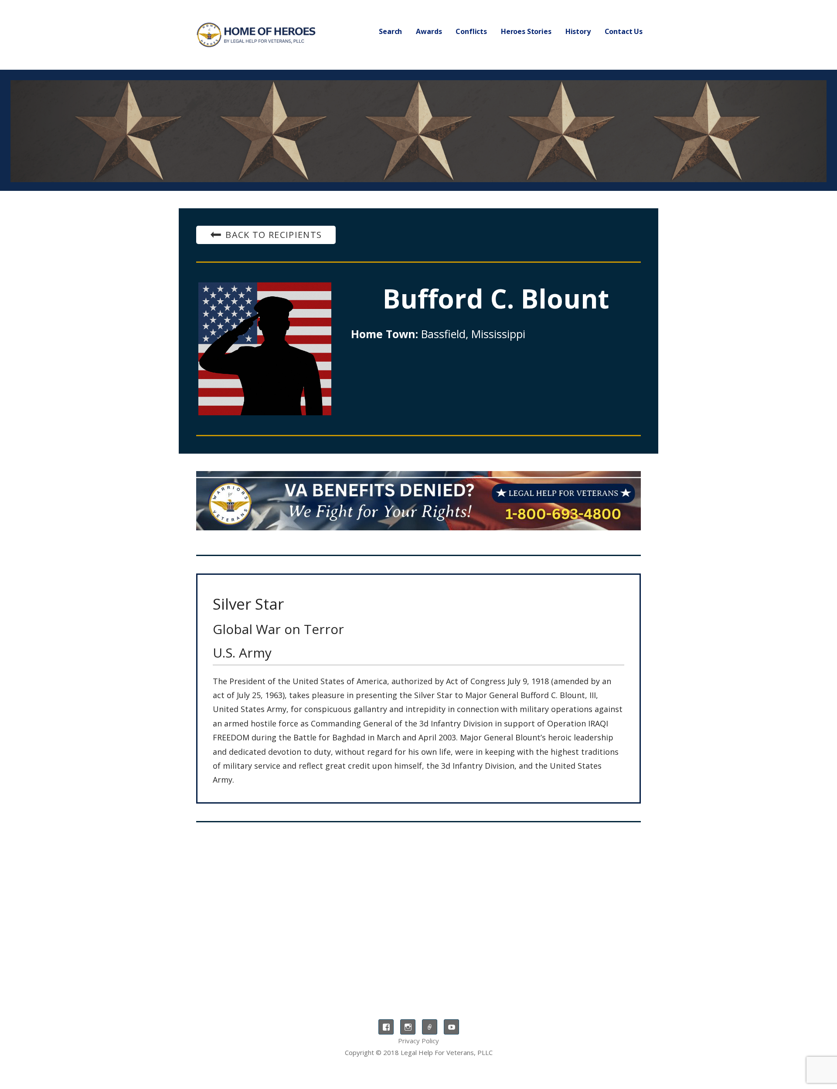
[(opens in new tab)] (418, 500)
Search (390, 31)
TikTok (429, 1027)
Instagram (407, 1027)
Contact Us (624, 31)
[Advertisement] (418, 901)
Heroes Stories (526, 31)
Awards (429, 31)
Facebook (386, 1027)
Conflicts (471, 31)
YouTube (451, 1027)
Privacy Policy (418, 1040)
